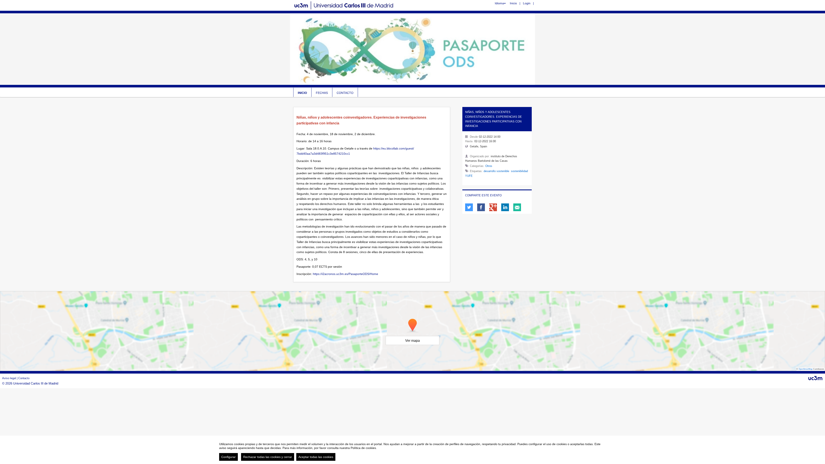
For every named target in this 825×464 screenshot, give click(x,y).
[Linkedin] (505, 207)
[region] (412, 450)
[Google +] (493, 207)
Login (526, 3)
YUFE (469, 175)
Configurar (228, 457)
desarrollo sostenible (496, 171)
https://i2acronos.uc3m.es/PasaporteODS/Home (345, 274)
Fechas (322, 93)
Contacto (345, 93)
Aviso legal (9, 378)
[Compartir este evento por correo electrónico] (517, 207)
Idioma (499, 3)
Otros (488, 166)
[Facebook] (481, 207)
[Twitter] (469, 207)
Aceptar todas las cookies (315, 457)
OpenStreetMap (806, 369)
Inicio (513, 3)
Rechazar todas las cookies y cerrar (267, 457)
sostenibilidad (519, 171)
